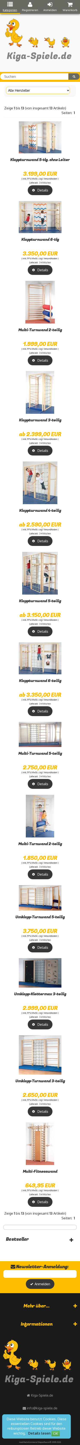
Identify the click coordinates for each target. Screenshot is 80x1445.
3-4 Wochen (45, 182)
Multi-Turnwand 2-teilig (40, 330)
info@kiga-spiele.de (42, 1408)
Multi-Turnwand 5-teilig (40, 753)
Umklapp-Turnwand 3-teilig (40, 1081)
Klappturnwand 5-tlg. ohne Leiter (40, 160)
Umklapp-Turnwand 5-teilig (40, 917)
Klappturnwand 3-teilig (40, 420)
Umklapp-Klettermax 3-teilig (40, 994)
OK (55, 1433)
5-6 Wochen (45, 1194)
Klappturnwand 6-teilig (40, 681)
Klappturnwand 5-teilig (40, 601)
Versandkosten (50, 178)
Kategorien (10, 10)
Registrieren (30, 10)
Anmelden (50, 10)
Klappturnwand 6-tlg (40, 239)
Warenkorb (70, 10)
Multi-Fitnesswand (40, 1171)
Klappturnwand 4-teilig (40, 511)
